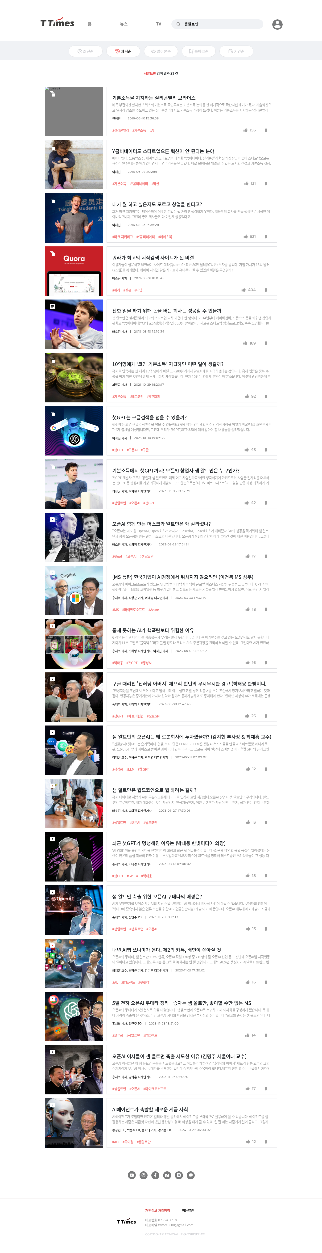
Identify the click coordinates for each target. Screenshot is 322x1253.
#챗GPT (118, 450)
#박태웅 (117, 663)
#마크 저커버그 (122, 237)
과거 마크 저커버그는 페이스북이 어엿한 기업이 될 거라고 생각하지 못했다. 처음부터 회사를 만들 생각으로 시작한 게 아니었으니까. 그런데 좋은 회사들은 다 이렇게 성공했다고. (191, 214)
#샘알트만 (119, 503)
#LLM (130, 769)
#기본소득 (139, 130)
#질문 (127, 290)
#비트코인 (136, 396)
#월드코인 (150, 822)
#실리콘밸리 (120, 130)
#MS (115, 610)
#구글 (145, 450)
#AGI (115, 1142)
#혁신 (155, 184)
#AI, (115, 982)
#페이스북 (165, 237)
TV (158, 24)
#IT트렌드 (128, 982)
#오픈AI (132, 450)
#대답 (138, 290)
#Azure (153, 610)
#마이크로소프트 (133, 610)
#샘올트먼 (136, 929)
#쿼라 (116, 290)
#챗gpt (117, 556)
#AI (151, 130)
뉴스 (124, 24)
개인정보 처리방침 (157, 1210)
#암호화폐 (153, 396)
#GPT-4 (132, 876)
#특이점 (128, 1142)
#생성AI (146, 663)
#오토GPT (154, 716)
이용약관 (188, 1210)
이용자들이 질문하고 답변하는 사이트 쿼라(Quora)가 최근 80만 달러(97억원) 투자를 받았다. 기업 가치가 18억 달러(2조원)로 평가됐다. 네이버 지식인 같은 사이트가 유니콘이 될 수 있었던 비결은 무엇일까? (190, 267)
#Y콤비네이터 (138, 184)
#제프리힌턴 (135, 716)
